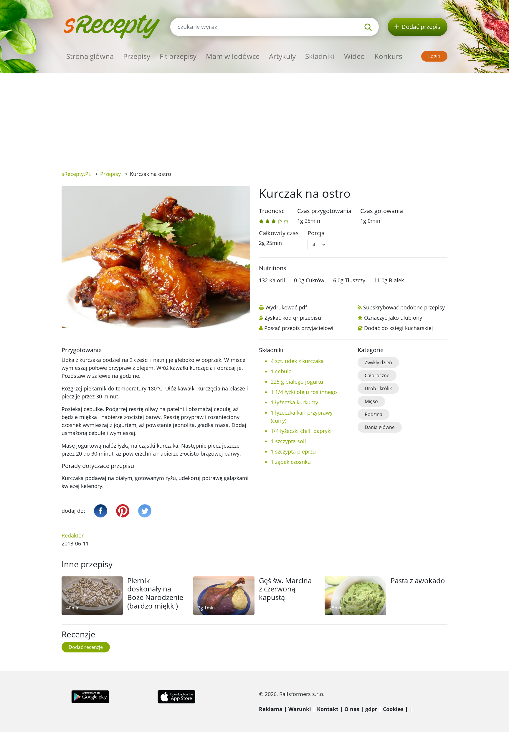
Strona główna (90, 56)
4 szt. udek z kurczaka (297, 361)
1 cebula (281, 371)
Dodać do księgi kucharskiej (398, 328)
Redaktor (73, 535)
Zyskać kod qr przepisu (293, 317)
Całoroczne (377, 375)
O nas (351, 709)
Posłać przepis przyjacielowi (298, 328)
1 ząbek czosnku (291, 461)
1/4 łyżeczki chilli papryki (301, 430)
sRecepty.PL (76, 173)
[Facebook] (100, 510)
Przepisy (136, 56)
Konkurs (388, 56)
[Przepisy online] (111, 26)
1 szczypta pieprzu (293, 451)
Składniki (320, 56)
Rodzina (373, 414)
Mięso (371, 401)
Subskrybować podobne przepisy (404, 307)
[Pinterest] (122, 510)
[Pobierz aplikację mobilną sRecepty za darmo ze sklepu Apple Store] (176, 696)
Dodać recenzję (86, 647)
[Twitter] (144, 510)
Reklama (270, 709)
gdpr (371, 709)
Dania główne (380, 427)
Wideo (354, 56)
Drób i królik (378, 388)
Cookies (393, 709)
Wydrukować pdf (286, 307)
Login (434, 56)
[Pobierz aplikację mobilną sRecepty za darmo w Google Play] (90, 696)
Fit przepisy (178, 56)
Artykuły (282, 56)
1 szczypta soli (288, 441)
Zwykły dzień (378, 362)
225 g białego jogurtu (297, 381)
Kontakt (327, 709)
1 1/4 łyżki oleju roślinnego (304, 391)
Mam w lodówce (233, 56)
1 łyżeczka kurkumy (294, 402)
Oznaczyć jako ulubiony (393, 317)
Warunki (299, 709)
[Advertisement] (254, 117)
